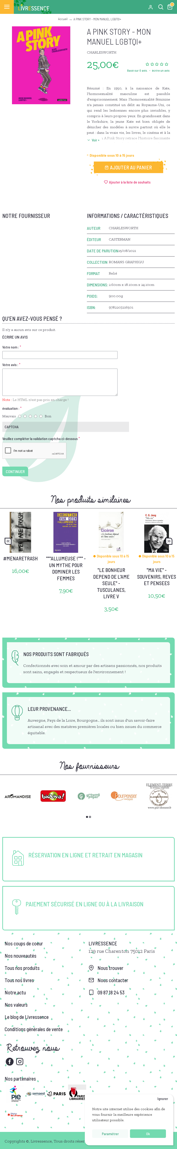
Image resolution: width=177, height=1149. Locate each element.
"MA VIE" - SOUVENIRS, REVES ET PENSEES (156, 576)
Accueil (63, 19)
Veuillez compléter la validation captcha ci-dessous (40, 438)
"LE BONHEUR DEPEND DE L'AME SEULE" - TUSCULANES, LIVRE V (111, 583)
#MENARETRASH (20, 558)
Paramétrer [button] (110, 1133)
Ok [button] (148, 1133)
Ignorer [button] (162, 1098)
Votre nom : (10, 347)
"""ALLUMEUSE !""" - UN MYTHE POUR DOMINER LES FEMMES (66, 568)
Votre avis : (10, 364)
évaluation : (10, 408)
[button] (8, 541)
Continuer (15, 471)
